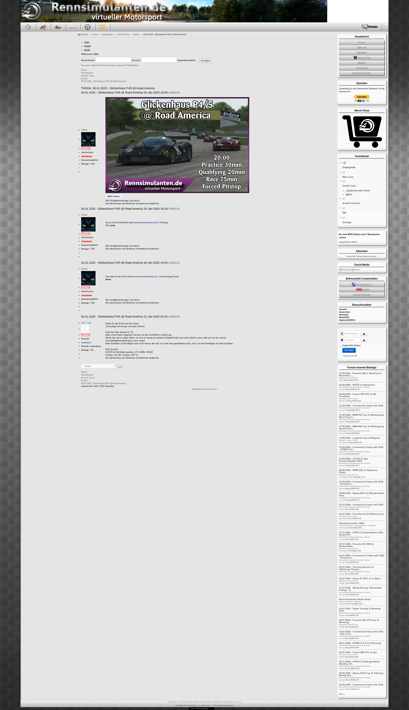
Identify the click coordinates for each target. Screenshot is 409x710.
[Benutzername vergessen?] (363, 333)
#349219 (174, 208)
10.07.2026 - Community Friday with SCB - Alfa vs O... (361, 632)
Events (136, 34)
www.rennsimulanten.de (145, 222)
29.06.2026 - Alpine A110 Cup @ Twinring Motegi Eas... (361, 674)
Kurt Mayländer (344, 477)
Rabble (84, 130)
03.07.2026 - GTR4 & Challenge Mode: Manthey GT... (359, 662)
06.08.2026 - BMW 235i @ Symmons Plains (358, 471)
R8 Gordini (343, 442)
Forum (95, 34)
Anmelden (349, 350)
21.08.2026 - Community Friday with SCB (361, 405)
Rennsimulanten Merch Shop (355, 599)
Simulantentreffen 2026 (351, 523)
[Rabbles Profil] (88, 139)
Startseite (84, 34)
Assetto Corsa (123, 34)
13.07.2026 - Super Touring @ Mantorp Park (360, 609)
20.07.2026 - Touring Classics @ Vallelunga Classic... (356, 568)
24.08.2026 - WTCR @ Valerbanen (357, 385)
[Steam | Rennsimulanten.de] (355, 269)
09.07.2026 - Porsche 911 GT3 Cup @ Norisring (359, 621)
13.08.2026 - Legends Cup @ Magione (359, 438)
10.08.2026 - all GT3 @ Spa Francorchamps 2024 (353, 459)
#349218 (174, 92)
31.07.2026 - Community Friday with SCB (361, 504)
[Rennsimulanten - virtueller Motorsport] (30, 11)
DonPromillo (343, 528)
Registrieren (132, 65)
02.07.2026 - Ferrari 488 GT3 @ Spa (358, 652)
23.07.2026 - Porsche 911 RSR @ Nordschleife (356, 545)
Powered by (197, 389)
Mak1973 (342, 401)
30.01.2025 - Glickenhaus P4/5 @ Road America (103, 81)
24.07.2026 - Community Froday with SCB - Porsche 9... (361, 556)
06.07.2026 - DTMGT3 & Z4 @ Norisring (360, 643)
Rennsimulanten (347, 525)
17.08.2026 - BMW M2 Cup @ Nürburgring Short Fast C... (361, 416)
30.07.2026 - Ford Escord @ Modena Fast (361, 514)
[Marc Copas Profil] (85, 329)
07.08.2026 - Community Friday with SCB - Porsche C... (361, 482)
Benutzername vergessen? (114, 65)
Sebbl (341, 380)
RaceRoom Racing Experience (352, 387)
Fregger (342, 583)
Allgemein (357, 601)
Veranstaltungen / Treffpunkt (364, 525)
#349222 (174, 262)
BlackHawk (343, 518)
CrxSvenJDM (343, 604)
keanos (341, 389)
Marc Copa (86, 323)
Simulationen (107, 34)
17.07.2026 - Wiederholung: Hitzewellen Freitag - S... (360, 588)
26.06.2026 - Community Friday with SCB (361, 684)
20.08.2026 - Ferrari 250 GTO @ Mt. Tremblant (358, 395)
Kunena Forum (210, 389)
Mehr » (342, 694)
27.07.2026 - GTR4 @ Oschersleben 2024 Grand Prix (361, 533)
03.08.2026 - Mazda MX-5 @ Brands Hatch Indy (361, 494)
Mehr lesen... (114, 196)
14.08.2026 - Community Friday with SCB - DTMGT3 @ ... (361, 448)
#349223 (174, 316)
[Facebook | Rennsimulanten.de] (345, 269)
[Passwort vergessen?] (363, 340)
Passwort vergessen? (91, 65)
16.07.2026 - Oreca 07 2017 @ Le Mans (360, 578)
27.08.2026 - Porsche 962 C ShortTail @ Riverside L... (360, 374)
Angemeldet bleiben (351, 345)
